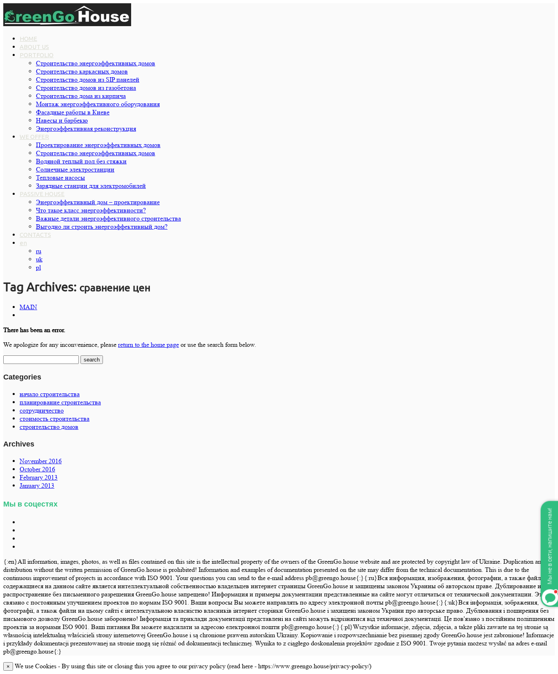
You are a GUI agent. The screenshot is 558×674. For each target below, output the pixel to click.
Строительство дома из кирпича (81, 96)
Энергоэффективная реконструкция (86, 128)
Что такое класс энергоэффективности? (91, 210)
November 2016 (41, 461)
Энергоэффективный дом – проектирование (98, 202)
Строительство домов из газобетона (86, 88)
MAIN (28, 307)
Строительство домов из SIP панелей (87, 79)
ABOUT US (34, 46)
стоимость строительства (54, 418)
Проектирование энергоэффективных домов (98, 145)
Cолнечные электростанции (75, 169)
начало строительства (50, 394)
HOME (28, 38)
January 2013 (37, 485)
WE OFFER (34, 136)
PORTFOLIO (37, 54)
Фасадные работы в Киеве (72, 112)
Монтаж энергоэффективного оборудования (98, 104)
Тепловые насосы (60, 177)
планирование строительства (60, 402)
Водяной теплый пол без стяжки (81, 161)
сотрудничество (42, 410)
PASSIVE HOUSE (42, 193)
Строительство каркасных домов (82, 71)
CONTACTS (35, 234)
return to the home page (148, 344)
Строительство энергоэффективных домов (95, 63)
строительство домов (49, 427)
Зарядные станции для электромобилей (91, 186)
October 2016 (37, 469)
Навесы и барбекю (62, 120)
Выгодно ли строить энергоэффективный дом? (101, 226)
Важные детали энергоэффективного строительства (108, 218)
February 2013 (39, 477)
